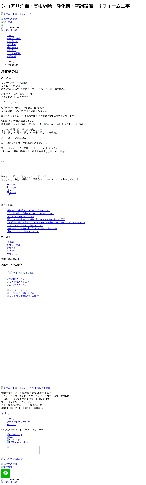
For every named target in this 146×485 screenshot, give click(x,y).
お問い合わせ (8, 413)
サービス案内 (14, 38)
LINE (9, 195)
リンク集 (11, 424)
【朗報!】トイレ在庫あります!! (23, 231)
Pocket (12, 192)
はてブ (10, 189)
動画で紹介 (12, 47)
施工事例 (11, 44)
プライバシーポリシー (18, 421)
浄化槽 (10, 242)
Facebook (13, 187)
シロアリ (11, 251)
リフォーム (12, 254)
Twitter (12, 184)
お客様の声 (12, 41)
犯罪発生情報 (14, 245)
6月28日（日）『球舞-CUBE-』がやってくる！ (30, 213)
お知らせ (11, 248)
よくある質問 (14, 53)
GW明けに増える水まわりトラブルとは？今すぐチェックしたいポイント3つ (46, 222)
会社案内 (11, 50)
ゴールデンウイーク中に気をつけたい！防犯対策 (32, 228)
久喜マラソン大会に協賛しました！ (25, 225)
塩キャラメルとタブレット (20, 216)
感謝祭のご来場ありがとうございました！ (28, 210)
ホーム (10, 35)
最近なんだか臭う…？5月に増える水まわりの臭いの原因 (36, 219)
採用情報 (11, 56)
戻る (19, 259)
